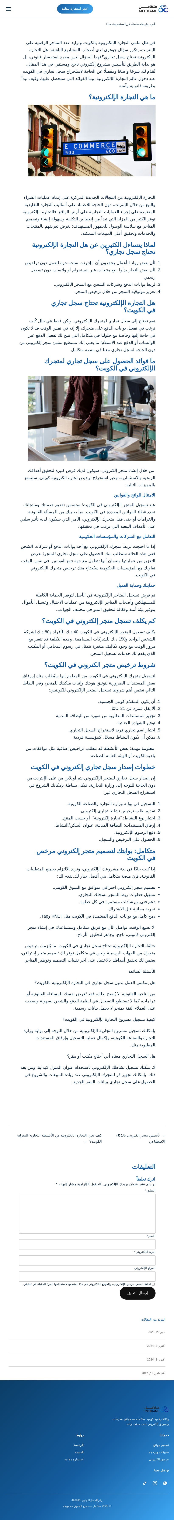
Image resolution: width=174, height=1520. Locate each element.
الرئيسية (78, 1445)
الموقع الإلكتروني (145, 1268)
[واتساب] (165, 1483)
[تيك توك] (145, 1483)
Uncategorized (116, 24)
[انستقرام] (155, 1483)
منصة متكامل (119, 876)
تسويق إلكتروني (159, 1459)
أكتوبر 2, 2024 (156, 1345)
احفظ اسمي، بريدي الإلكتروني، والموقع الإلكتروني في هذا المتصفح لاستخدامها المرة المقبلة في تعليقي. (86, 1284)
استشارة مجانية (74, 1459)
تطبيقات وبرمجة (159, 1452)
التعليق (150, 1190)
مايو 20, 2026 (156, 1332)
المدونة (79, 1452)
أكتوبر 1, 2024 (156, 1359)
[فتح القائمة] (8, 8)
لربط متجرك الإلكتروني (111, 546)
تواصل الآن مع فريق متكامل (102, 927)
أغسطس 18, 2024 (153, 1373)
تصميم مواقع (161, 1445)
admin (135, 24)
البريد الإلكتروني (145, 1251)
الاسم (151, 1236)
